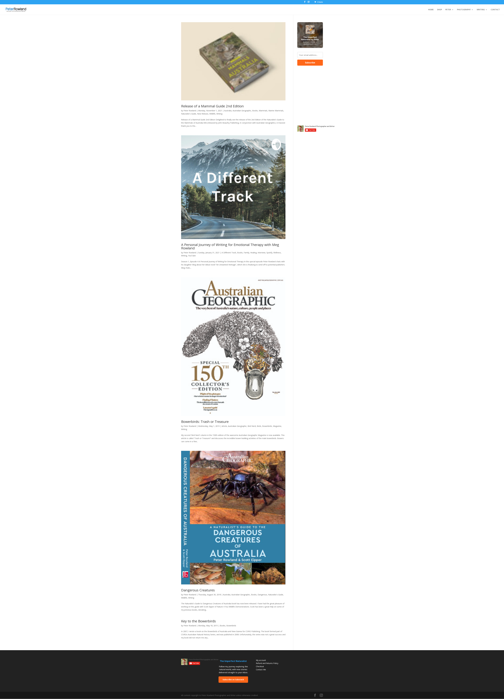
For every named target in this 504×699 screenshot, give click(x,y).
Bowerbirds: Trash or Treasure (205, 421)
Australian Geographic (242, 110)
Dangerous (262, 594)
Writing (219, 113)
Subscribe (310, 62)
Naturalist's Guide (188, 113)
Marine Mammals (275, 110)
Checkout (260, 666)
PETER (448, 10)
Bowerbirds (267, 426)
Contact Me (261, 669)
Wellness (277, 252)
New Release (202, 113)
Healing (253, 252)
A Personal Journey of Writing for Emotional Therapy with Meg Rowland (230, 246)
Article (224, 426)
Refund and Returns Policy (267, 663)
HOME (431, 10)
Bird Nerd (252, 426)
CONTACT (495, 10)
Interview (261, 252)
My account (261, 660)
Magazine (277, 426)
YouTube (192, 255)
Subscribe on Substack (233, 679)
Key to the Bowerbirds (198, 621)
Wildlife (212, 113)
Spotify (269, 252)
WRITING (481, 10)
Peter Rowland (190, 110)
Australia (228, 110)
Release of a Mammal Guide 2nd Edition (212, 106)
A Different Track (229, 252)
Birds (259, 426)
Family (246, 252)
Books (255, 110)
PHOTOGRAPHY (464, 10)
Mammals (263, 110)
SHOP (439, 10)
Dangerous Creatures (198, 590)
